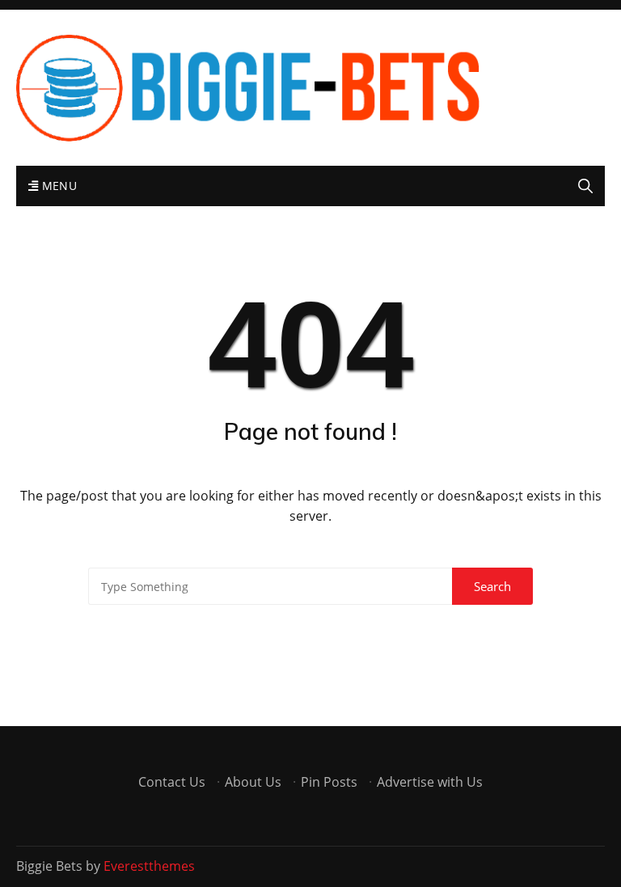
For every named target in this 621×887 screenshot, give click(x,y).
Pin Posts (329, 782)
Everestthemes (149, 866)
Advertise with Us (430, 782)
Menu (57, 185)
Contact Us (171, 782)
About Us (253, 782)
